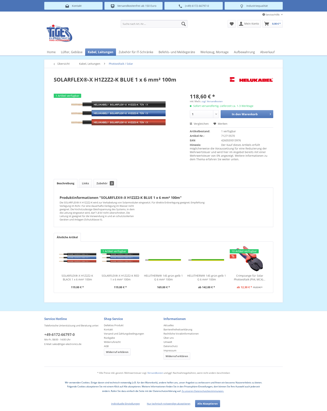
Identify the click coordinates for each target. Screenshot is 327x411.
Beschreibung (65, 183)
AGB (106, 346)
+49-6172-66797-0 (59, 334)
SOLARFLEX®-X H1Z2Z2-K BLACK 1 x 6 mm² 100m (77, 277)
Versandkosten (155, 372)
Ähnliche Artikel (67, 237)
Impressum (170, 350)
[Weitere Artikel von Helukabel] (251, 83)
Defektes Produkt (114, 325)
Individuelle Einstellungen (125, 403)
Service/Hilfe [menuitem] (272, 14)
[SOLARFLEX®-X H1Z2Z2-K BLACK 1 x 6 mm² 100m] (77, 258)
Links (85, 183)
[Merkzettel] (232, 24)
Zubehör (105, 183)
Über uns (169, 337)
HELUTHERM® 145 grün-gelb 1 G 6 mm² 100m (163, 277)
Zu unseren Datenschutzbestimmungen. (203, 391)
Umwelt (168, 342)
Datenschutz (171, 346)
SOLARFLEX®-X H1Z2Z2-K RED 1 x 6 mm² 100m (120, 277)
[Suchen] (184, 24)
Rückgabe (109, 337)
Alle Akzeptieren (207, 403)
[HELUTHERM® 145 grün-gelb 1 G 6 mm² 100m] (163, 258)
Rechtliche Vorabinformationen (181, 333)
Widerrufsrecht (112, 342)
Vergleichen (201, 123)
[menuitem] (154, 24)
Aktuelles (169, 325)
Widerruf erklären (117, 352)
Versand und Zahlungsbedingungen (124, 333)
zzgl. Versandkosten (212, 101)
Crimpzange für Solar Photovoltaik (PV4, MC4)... (249, 277)
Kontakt (108, 329)
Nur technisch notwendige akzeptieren (168, 403)
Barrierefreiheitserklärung (178, 329)
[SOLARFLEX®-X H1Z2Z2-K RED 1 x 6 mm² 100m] (120, 258)
